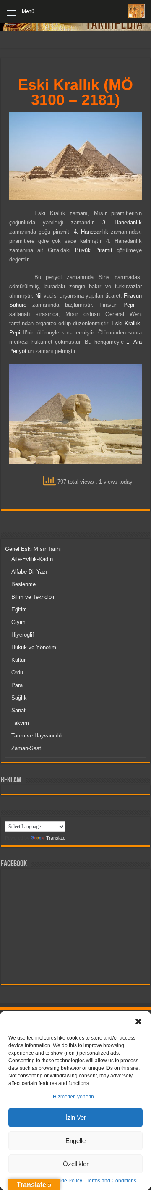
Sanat (18, 710)
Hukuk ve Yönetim (33, 647)
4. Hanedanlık (91, 232)
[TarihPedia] (136, 11)
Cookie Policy (66, 1181)
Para (17, 685)
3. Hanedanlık (122, 222)
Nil (38, 295)
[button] (138, 1021)
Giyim (18, 622)
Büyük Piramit (93, 250)
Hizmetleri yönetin (73, 1097)
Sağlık (19, 698)
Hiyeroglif (22, 635)
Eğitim (19, 609)
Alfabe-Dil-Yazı (29, 572)
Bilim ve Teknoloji (32, 597)
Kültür (18, 660)
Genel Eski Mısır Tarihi (33, 549)
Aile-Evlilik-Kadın (32, 559)
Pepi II (17, 332)
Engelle (75, 1140)
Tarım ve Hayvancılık (37, 735)
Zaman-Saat (26, 748)
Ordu (17, 672)
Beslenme (23, 584)
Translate (55, 837)
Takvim (20, 723)
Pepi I (132, 305)
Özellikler (76, 1163)
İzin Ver (75, 1117)
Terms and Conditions (111, 1181)
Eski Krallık (126, 323)
